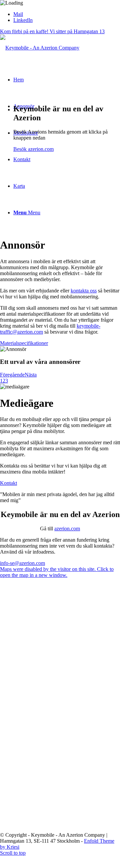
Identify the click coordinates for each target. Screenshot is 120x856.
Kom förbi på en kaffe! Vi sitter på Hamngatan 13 (52, 31)
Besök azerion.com (33, 149)
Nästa (31, 374)
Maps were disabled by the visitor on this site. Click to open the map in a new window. (57, 572)
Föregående (12, 374)
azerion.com (67, 528)
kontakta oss (84, 290)
